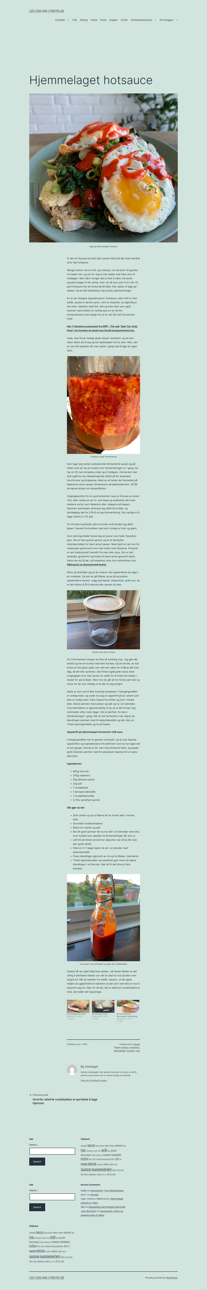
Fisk (74, 20)
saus (138, 1050)
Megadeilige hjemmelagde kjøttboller (107, 1207)
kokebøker (116, 1155)
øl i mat (112, 1174)
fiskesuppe (89, 1150)
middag (98, 1159)
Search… (33, 1144)
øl (108, 1174)
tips (82, 1174)
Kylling (84, 20)
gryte (113, 1150)
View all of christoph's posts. (94, 1080)
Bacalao (95, 1194)
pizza (92, 1163)
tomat (86, 1174)
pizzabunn (100, 1164)
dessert (119, 1145)
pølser (106, 1164)
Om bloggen (166, 20)
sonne (115, 1164)
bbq (97, 1145)
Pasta (94, 20)
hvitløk (93, 1155)
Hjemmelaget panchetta (76, 1014)
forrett (95, 1150)
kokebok (107, 1155)
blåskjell (101, 1145)
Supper (113, 20)
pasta (84, 1163)
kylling (84, 1158)
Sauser (137, 1044)
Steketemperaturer (141, 20)
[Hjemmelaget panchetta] (78, 1006)
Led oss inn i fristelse (46, 11)
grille (109, 1150)
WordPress (171, 1277)
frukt (99, 1150)
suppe (86, 1169)
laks (90, 1159)
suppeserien (102, 1169)
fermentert (135, 1047)
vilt (103, 1174)
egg (124, 1145)
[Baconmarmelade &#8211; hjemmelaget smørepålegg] (128, 1006)
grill (104, 1150)
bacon (91, 1145)
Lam (94, 1159)
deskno (112, 1145)
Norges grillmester (108, 1159)
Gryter (124, 20)
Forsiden (60, 20)
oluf (117, 1158)
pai (120, 1159)
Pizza (103, 20)
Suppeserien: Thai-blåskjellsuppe (107, 1190)
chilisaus (125, 1047)
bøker (107, 1145)
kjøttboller (99, 1155)
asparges (84, 1145)
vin (106, 1174)
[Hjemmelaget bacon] (103, 1006)
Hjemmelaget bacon (100, 1014)
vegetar (99, 1174)
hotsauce (131, 1050)
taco (114, 1170)
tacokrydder (120, 1170)
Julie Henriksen (88, 1211)
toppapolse (92, 1174)
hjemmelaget (120, 1050)
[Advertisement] (103, 52)
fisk (83, 1150)
